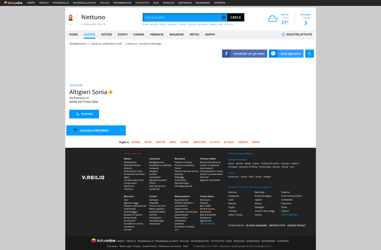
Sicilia (284, 207)
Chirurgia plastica (183, 185)
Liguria (258, 199)
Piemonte (286, 203)
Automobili (129, 220)
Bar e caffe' (205, 205)
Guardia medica (157, 211)
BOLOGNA (202, 24)
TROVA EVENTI (207, 223)
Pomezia (232, 166)
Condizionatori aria (133, 179)
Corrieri (127, 229)
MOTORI (160, 142)
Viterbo (267, 176)
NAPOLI (162, 24)
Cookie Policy (150, 246)
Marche (232, 203)
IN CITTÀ (215, 142)
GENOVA (192, 24)
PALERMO (172, 24)
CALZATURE (76, 85)
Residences (205, 217)
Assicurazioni (206, 168)
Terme (178, 168)
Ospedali (153, 202)
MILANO (154, 24)
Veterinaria (154, 223)
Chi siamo (112, 246)
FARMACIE (157, 34)
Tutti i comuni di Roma (240, 153)
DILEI (156, 3)
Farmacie (153, 199)
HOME (73, 34)
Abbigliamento (156, 162)
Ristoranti (205, 199)
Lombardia (286, 199)
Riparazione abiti (157, 179)
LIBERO (31, 3)
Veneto (258, 214)
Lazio (231, 199)
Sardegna (259, 207)
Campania (233, 195)
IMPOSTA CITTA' (277, 225)
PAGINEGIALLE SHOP (84, 3)
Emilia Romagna (263, 195)
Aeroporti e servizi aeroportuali (133, 216)
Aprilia (239, 163)
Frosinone (233, 176)
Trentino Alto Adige (265, 210)
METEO (194, 34)
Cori (292, 166)
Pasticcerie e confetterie (181, 219)
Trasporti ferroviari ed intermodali (135, 207)
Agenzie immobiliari (210, 179)
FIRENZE (213, 24)
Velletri (294, 163)
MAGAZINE (176, 34)
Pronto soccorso (157, 205)
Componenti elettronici (130, 184)
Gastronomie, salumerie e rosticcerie (186, 210)
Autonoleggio (131, 211)
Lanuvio (285, 163)
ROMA (145, 24)
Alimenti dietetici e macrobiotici (184, 204)
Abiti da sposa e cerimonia (157, 187)
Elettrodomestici (132, 165)
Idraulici (128, 168)
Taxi (126, 199)
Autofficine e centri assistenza (133, 225)
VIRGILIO (44, 3)
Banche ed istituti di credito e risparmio (210, 164)
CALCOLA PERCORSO (94, 130)
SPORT (148, 142)
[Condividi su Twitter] (309, 54)
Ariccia (285, 166)
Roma (259, 176)
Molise (258, 203)
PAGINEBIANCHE (122, 3)
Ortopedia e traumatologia (156, 219)
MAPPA (210, 34)
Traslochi (128, 188)
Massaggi (179, 177)
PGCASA (104, 3)
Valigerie (153, 171)
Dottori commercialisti (211, 174)
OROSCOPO (199, 142)
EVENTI (122, 34)
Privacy (137, 246)
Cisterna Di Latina (270, 163)
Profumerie (180, 179)
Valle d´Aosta (235, 214)
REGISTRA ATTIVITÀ (299, 34)
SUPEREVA (219, 3)
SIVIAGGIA (168, 3)
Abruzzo (232, 192)
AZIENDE (89, 34)
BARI (220, 24)
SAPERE (184, 142)
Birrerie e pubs (207, 208)
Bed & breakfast (208, 214)
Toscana (232, 210)
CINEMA (138, 34)
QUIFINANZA (185, 3)
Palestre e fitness (183, 162)
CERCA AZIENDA (289, 214)
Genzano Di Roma (248, 166)
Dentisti (153, 214)
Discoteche (205, 211)
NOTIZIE (106, 34)
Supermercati (181, 199)
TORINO (183, 24)
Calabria (285, 192)
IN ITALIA (228, 24)
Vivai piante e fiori (133, 171)
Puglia (231, 207)
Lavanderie (155, 177)
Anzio (231, 163)
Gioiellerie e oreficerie (160, 165)
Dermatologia (182, 182)
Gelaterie (179, 223)
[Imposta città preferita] (71, 17)
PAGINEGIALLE (61, 3)
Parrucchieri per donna (186, 171)
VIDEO (172, 142)
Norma (276, 166)
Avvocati (204, 177)
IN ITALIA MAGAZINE (256, 225)
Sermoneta (265, 166)
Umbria (285, 210)
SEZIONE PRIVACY (296, 225)
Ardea (248, 163)
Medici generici (157, 208)
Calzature (154, 168)
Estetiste (179, 174)
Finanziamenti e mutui (211, 171)
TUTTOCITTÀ (142, 3)
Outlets (153, 174)
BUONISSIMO (203, 3)
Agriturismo (206, 220)
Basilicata (259, 192)
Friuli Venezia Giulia (291, 195)
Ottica (152, 182)
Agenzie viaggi (131, 202)
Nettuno (93, 17)
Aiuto (186, 246)
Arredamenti (130, 162)
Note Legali (126, 246)
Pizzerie (204, 202)
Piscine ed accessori (185, 165)
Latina (256, 163)
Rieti (251, 176)
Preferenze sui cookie (170, 246)
